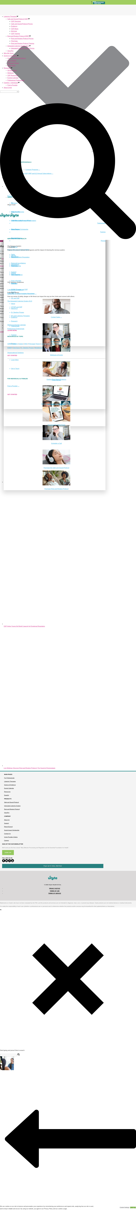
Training (13, 335)
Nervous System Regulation (20, 257)
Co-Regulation (46, 344)
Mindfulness (39, 348)
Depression (55, 344)
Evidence (14, 26)
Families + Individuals (11, 82)
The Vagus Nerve (17, 275)
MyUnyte (14, 31)
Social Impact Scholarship (11, 830)
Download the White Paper (56, 425)
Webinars (10, 73)
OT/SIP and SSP (16, 307)
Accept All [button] (133, 1207)
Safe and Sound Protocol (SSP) (17, 19)
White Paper (11, 65)
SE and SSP (15, 298)
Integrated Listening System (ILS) (18, 46)
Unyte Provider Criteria (10, 837)
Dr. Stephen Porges (27, 348)
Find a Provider (16, 281)
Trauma (63, 344)
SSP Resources (12, 75)
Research (14, 321)
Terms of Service (54, 893)
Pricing (103, 241)
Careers (6, 840)
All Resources (12, 70)
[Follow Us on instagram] (9, 861)
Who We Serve (9, 53)
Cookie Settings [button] (124, 1207)
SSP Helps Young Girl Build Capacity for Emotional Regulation (24, 626)
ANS (25, 344)
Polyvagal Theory (34, 344)
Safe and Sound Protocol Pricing (22, 24)
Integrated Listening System (12, 806)
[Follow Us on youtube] (12, 861)
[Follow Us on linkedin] (6, 861)
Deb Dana (16, 348)
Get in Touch (15, 368)
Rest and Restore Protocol (12, 809)
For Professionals (9, 778)
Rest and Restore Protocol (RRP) (18, 36)
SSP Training (15, 33)
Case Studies (11, 60)
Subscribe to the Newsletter (56, 404)
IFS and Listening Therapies (20, 316)
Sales (13, 254)
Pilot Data (14, 41)
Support (13, 272)
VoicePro (10, 51)
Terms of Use (54, 891)
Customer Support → (56, 341)
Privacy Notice (54, 888)
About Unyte (8, 87)
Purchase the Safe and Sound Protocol (56, 468)
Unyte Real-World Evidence (16, 58)
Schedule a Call (56, 443)
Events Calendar (12, 78)
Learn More (15, 360)
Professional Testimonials (15, 80)
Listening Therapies (10, 16)
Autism (21, 344)
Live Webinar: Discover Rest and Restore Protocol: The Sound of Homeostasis (29, 768)
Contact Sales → (56, 317)
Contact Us (7, 833)
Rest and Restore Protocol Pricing (22, 38)
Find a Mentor (56, 380)
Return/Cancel (8, 826)
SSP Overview (16, 21)
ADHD (9, 344)
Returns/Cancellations (18, 263)
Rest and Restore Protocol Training (22, 43)
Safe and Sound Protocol (11, 802)
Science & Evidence (10, 56)
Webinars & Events (56, 355)
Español (6, 795)
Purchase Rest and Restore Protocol (56, 489)
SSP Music (14, 29)
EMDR (9, 348)
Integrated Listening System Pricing (22, 48)
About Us (7, 820)
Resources (7, 68)
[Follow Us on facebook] (3, 861)
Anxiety (15, 344)
